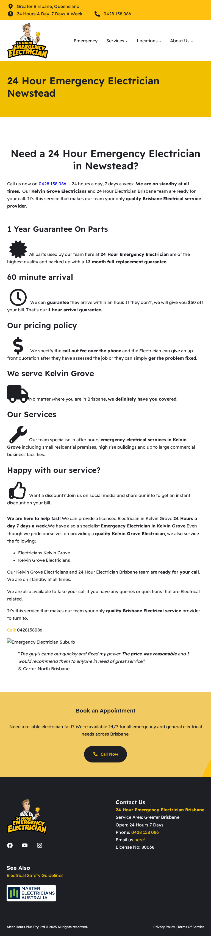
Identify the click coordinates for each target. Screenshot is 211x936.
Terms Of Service (190, 927)
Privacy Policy (164, 927)
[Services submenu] (126, 41)
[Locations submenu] (160, 41)
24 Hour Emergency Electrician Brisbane (160, 809)
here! (139, 839)
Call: (11, 630)
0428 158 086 (145, 832)
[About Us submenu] (192, 41)
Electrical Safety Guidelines (35, 875)
